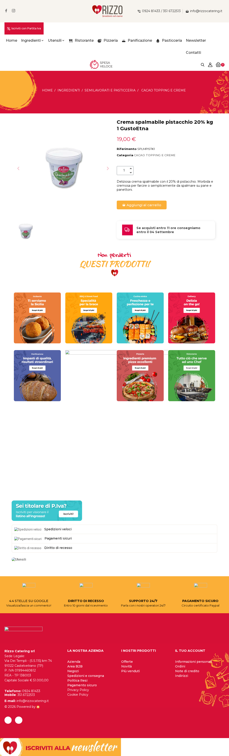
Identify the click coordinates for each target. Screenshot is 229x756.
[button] (18, 168)
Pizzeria (110, 40)
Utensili (54, 40)
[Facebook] (8, 720)
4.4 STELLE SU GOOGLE (28, 601)
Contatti (193, 52)
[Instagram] (18, 720)
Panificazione (139, 40)
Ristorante (84, 40)
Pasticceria (171, 40)
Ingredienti (31, 40)
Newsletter (196, 40)
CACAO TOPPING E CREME (154, 155)
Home (11, 40)
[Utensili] (19, 559)
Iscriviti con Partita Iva (26, 28)
